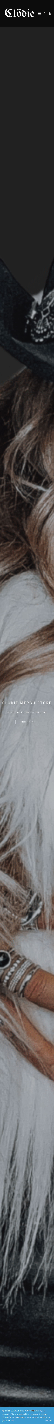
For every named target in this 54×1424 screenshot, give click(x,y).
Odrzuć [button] (48, 1420)
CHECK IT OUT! (27, 722)
